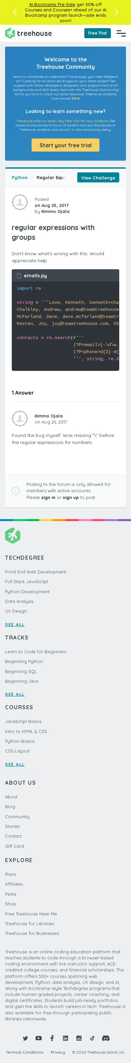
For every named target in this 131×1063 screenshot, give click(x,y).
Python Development (27, 591)
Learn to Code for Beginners (35, 651)
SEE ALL (15, 624)
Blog (10, 806)
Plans (10, 874)
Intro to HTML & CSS (26, 731)
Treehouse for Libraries (29, 923)
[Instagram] (79, 1038)
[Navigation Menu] (121, 33)
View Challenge (98, 177)
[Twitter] (25, 1038)
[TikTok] (92, 1038)
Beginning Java (21, 681)
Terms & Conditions (24, 1052)
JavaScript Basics (23, 721)
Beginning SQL (21, 671)
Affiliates (14, 884)
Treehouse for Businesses (32, 933)
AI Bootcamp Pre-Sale (52, 4)
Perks (10, 894)
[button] (14, 12)
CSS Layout (17, 750)
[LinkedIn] (65, 1038)
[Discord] (106, 1038)
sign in (48, 497)
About (11, 796)
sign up (71, 497)
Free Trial (97, 33)
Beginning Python (24, 661)
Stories (12, 826)
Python (20, 177)
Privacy (58, 1052)
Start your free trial (66, 145)
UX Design (16, 611)
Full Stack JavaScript (26, 581)
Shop (10, 903)
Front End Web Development (35, 571)
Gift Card (14, 846)
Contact (13, 836)
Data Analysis (19, 601)
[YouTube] (38, 1038)
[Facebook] (52, 1038)
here (76, 98)
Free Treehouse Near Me (31, 913)
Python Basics (19, 741)
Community (17, 816)
